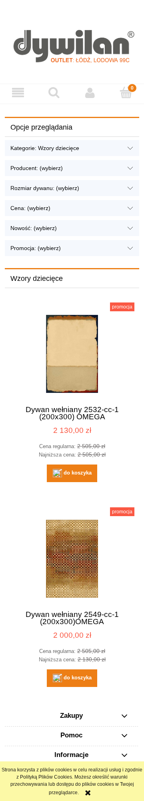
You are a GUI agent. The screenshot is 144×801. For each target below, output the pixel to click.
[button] (18, 92)
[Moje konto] (90, 92)
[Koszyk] (126, 92)
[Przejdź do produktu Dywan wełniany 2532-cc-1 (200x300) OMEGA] (72, 354)
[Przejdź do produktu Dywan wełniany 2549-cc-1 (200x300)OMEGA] (72, 559)
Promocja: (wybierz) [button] (35, 248)
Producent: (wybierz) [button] (36, 168)
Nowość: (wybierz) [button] (33, 228)
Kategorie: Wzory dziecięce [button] (44, 148)
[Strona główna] (72, 41)
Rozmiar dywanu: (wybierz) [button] (44, 188)
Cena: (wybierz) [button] (30, 208)
